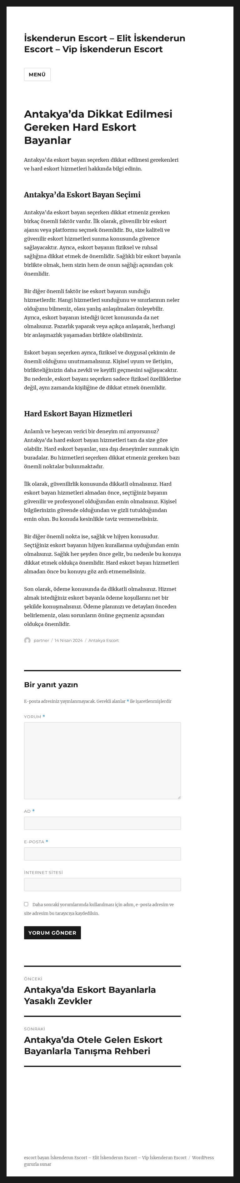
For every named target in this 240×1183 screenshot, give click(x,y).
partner (41, 640)
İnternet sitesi (43, 872)
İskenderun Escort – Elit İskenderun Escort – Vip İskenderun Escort (104, 43)
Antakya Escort (103, 640)
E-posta (36, 842)
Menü (37, 75)
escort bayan (36, 1157)
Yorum (34, 716)
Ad (29, 811)
